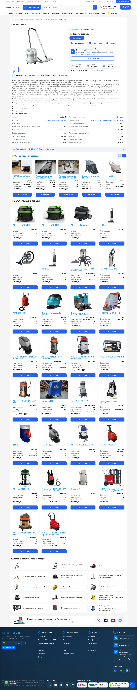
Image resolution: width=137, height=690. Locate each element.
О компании (42, 636)
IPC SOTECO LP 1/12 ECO (50, 225)
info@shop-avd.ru (90, 54)
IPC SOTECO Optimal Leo (80, 225)
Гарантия (54, 2)
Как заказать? (67, 636)
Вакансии (41, 650)
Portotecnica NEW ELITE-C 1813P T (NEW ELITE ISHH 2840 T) (53, 534)
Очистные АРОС (94, 13)
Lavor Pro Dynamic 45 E (50, 445)
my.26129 (61, 117)
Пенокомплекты (67, 13)
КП (94, 29)
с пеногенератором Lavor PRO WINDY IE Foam (111, 402)
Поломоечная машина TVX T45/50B (52, 314)
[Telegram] (120, 620)
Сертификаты (92, 640)
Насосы (27, 13)
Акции (101, 2)
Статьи (40, 657)
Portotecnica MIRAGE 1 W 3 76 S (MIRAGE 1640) (82, 358)
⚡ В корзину (22, 194)
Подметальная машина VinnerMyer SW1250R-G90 (80, 314)
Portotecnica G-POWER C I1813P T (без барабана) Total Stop (54, 490)
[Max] (115, 670)
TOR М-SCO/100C (19, 313)
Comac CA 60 (75, 489)
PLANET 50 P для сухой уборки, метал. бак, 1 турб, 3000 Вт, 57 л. (112, 490)
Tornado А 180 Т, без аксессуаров (107, 446)
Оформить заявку (93, 58)
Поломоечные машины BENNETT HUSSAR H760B (68, 177)
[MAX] (98, 620)
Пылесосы (46, 13)
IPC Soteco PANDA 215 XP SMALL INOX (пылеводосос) (24, 534)
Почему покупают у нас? (48, 75)
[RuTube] (61, 684)
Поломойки (36, 13)
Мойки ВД (19, 13)
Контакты (20, 2)
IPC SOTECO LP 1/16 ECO (21, 225)
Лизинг (65, 650)
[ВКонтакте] (49, 684)
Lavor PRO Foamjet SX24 (108, 269)
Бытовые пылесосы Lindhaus (56, 120)
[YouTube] (113, 620)
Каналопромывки (80, 13)
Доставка (30, 2)
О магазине (38, 2)
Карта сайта (92, 650)
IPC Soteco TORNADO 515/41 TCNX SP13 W (52, 358)
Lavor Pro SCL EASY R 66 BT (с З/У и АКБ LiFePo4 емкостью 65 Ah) (25, 358)
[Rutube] (106, 620)
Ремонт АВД (92, 636)
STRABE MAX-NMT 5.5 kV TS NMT (112, 357)
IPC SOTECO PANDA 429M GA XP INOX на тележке (24, 402)
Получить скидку (68, 653)
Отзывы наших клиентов (96, 647)
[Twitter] (67, 684)
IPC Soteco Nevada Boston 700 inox (82, 446)
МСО (103, 13)
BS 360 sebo (104, 225)
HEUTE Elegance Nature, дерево (21, 177)
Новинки (10, 13)
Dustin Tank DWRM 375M (79, 401)
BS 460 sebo (46, 269)
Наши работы (92, 643)
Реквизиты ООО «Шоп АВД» (47, 640)
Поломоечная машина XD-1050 (90, 177)
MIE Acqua (16, 269)
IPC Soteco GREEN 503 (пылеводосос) (21, 490)
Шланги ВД (55, 13)
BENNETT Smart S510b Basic (110, 313)
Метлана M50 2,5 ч (48, 401)
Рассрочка (113, 13)
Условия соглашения (45, 647)
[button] (124, 155)
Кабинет (111, 2)
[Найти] (95, 7)
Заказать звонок (124, 1)
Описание (19, 75)
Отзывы (64, 75)
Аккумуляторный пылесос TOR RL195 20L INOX (82, 270)
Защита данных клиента (46, 643)
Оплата (47, 2)
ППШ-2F (15, 445)
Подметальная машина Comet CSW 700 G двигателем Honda (44, 177)
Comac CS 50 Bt (111, 176)
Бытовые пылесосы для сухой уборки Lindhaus (106, 120)
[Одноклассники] (72, 684)
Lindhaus (120, 117)
